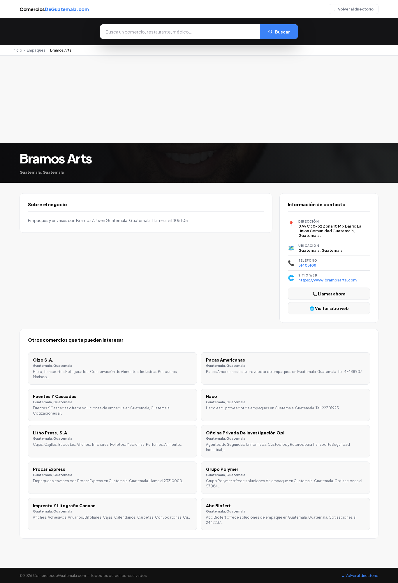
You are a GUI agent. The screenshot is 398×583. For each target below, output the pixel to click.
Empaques (36, 50)
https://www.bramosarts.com (327, 280)
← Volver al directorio (354, 9)
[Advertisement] (199, 99)
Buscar (282, 31)
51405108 (307, 265)
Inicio (17, 50)
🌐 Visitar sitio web (329, 308)
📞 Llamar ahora (329, 293)
